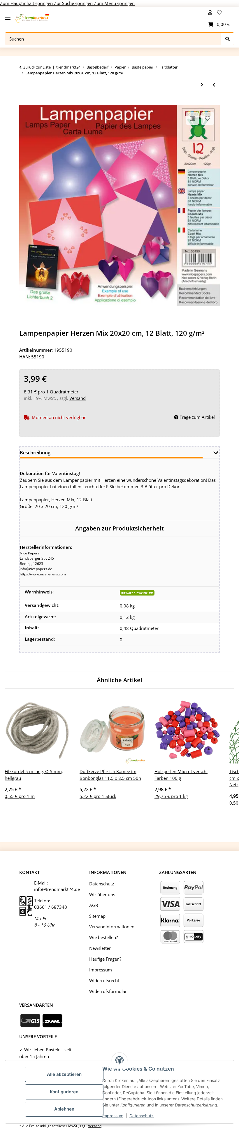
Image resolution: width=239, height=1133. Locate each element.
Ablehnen (64, 1109)
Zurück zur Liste (37, 67)
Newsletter (100, 948)
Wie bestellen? (103, 937)
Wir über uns (102, 894)
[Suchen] (227, 38)
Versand (77, 398)
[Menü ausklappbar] (7, 15)
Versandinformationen (111, 926)
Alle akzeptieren (64, 1074)
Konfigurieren (64, 1092)
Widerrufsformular (108, 991)
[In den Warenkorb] (24, 102)
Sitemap (97, 916)
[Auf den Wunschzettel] (207, 118)
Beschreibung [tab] (35, 452)
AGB (93, 905)
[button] (210, 12)
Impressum (112, 1115)
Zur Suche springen (74, 3)
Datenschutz (141, 1115)
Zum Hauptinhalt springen (27, 3)
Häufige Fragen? (105, 959)
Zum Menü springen (114, 3)
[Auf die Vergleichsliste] (192, 118)
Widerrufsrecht (104, 980)
